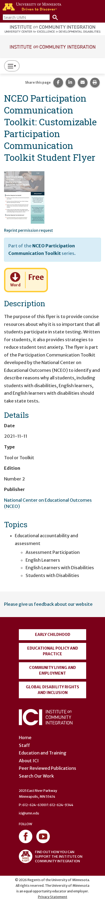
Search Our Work (36, 776)
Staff (24, 745)
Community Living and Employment (52, 670)
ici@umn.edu (29, 813)
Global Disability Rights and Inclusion (52, 690)
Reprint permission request (28, 230)
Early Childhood (52, 634)
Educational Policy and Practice (52, 651)
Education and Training (42, 753)
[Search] (54, 17)
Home (25, 737)
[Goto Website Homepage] (52, 46)
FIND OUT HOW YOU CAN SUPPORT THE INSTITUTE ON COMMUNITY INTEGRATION (58, 856)
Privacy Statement (52, 897)
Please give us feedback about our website (48, 604)
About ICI (29, 760)
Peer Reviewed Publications (47, 768)
